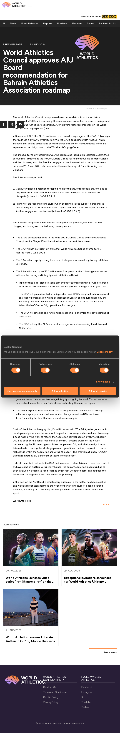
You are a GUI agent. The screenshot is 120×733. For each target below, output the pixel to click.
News (13, 23)
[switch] (45, 370)
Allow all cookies (98, 391)
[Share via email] (20, 124)
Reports (47, 23)
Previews (62, 23)
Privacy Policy (50, 702)
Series (90, 23)
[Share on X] (11, 124)
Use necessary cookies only (22, 391)
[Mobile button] (30, 5)
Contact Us (49, 687)
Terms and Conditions (55, 692)
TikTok (85, 707)
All (3, 23)
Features (77, 23)
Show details (103, 381)
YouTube (86, 702)
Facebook (86, 687)
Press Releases (29, 23)
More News (110, 652)
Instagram (86, 692)
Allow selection (60, 391)
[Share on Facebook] (3, 124)
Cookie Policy (105, 351)
